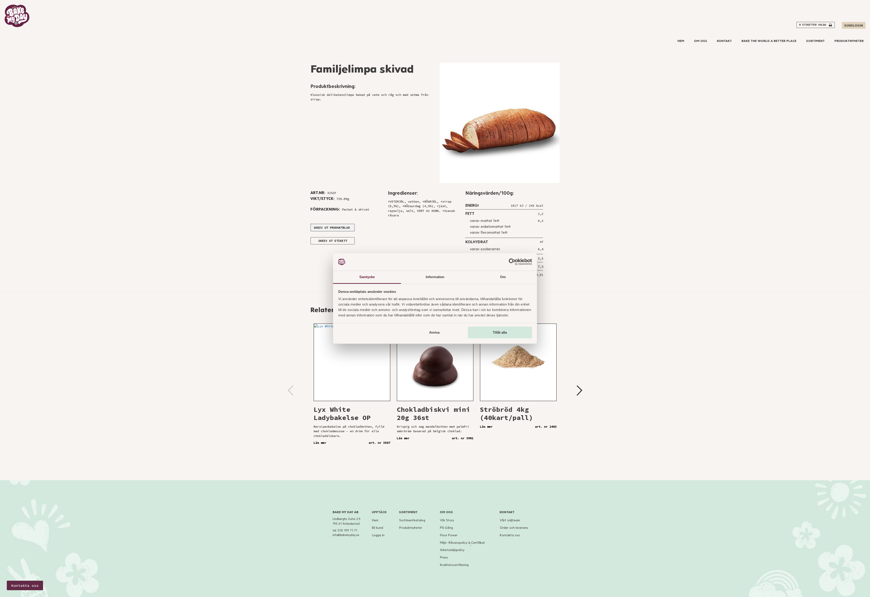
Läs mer (320, 443)
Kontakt (724, 41)
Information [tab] (435, 277)
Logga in (378, 535)
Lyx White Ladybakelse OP (342, 413)
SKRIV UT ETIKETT (332, 241)
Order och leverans (514, 527)
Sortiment (815, 41)
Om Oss (700, 41)
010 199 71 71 (347, 530)
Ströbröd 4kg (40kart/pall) (506, 413)
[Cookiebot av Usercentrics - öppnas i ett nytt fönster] (512, 262)
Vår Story (447, 520)
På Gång (446, 527)
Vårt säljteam (510, 520)
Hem (680, 41)
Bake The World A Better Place (769, 41)
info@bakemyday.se (346, 535)
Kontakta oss (510, 535)
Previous (290, 391)
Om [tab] (503, 277)
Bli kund (377, 527)
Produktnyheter (849, 41)
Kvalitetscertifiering (454, 565)
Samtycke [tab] (367, 277)
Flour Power (448, 535)
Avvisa (434, 332)
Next (579, 391)
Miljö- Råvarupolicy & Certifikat (462, 542)
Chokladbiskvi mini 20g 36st (433, 413)
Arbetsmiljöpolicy (452, 550)
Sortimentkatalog (412, 520)
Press (444, 557)
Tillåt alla (500, 332)
